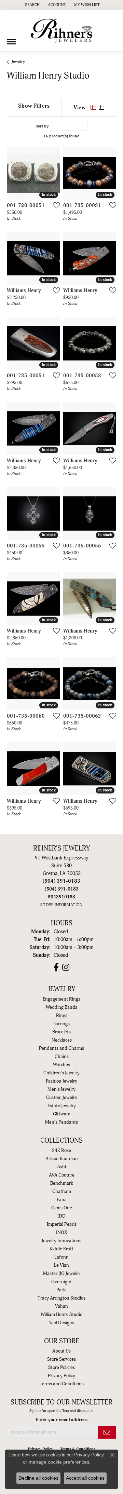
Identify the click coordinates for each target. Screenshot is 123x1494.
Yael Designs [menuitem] (61, 1323)
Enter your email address (61, 1420)
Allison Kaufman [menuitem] (61, 1159)
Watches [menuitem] (61, 1065)
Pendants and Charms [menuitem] (61, 1048)
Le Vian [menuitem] (61, 1265)
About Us (61, 1351)
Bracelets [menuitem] (61, 1032)
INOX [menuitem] (61, 1233)
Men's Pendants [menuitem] (61, 1122)
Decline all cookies (38, 1478)
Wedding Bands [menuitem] (61, 1007)
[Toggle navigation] (11, 39)
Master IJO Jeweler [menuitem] (61, 1274)
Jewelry (18, 61)
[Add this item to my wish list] (54, 205)
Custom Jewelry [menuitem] (61, 1098)
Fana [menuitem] (62, 1200)
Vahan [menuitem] (61, 1306)
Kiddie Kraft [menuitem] (61, 1249)
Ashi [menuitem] (61, 1167)
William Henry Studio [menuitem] (61, 1315)
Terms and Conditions (62, 1384)
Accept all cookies (85, 1478)
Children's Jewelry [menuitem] (61, 1073)
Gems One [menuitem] (61, 1208)
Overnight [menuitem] (61, 1282)
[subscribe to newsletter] (107, 1432)
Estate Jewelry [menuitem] (61, 1106)
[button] (32, 5)
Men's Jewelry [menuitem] (61, 1089)
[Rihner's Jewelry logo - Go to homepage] (61, 30)
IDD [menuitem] (61, 1216)
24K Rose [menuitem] (61, 1150)
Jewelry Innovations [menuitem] (61, 1241)
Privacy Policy (61, 1376)
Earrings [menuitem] (61, 1024)
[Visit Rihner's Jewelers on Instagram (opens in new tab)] (65, 967)
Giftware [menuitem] (61, 1114)
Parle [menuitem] (61, 1290)
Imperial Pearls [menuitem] (62, 1224)
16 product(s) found (61, 136)
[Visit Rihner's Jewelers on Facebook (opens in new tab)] (56, 967)
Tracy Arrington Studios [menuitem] (61, 1298)
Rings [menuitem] (61, 1016)
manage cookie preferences (59, 1462)
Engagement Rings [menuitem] (61, 999)
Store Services (61, 1359)
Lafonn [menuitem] (61, 1257)
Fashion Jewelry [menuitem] (61, 1081)
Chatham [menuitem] (61, 1192)
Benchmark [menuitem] (61, 1183)
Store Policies (61, 1367)
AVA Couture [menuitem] (61, 1175)
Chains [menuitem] (62, 1057)
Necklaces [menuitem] (62, 1040)
